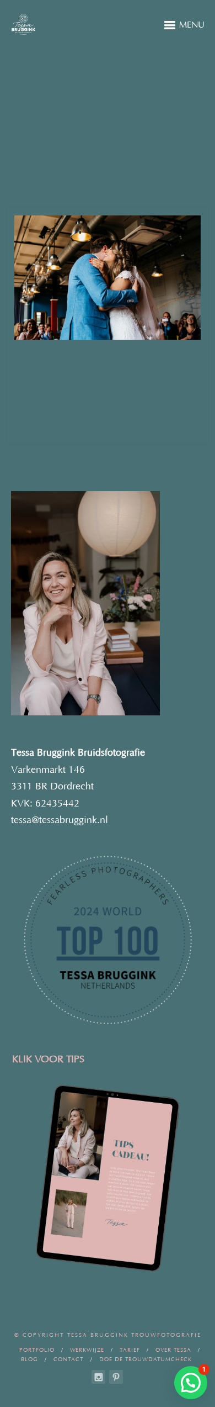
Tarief (130, 1350)
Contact (68, 1360)
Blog (29, 1360)
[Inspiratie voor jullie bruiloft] (116, 1377)
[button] (190, 1382)
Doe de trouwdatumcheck (145, 1360)
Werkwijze (87, 1350)
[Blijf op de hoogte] (98, 1377)
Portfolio (37, 1350)
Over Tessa (173, 1350)
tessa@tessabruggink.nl (59, 820)
